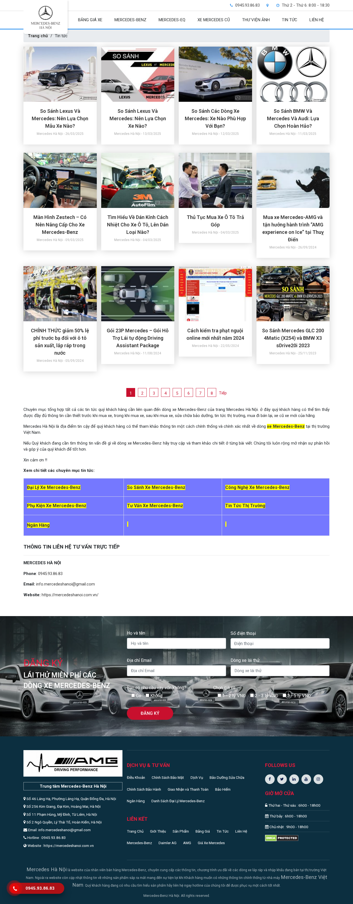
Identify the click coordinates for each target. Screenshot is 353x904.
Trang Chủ (135, 831)
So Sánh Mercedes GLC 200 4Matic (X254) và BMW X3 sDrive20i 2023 (293, 338)
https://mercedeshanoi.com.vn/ (70, 594)
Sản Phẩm (181, 831)
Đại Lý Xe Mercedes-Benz (54, 487)
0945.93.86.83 (50, 573)
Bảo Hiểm (223, 789)
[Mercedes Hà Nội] (45, 17)
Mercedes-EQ (172, 19)
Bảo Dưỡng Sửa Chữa (227, 777)
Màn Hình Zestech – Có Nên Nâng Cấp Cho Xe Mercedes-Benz (60, 224)
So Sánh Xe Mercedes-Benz (156, 487)
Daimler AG (167, 843)
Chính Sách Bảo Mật (168, 777)
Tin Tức (222, 831)
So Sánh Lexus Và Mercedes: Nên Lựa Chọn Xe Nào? (137, 118)
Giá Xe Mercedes (211, 843)
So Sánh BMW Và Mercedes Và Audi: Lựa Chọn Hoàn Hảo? (293, 118)
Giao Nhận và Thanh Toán (188, 789)
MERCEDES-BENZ (130, 19)
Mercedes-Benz (139, 843)
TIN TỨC (289, 19)
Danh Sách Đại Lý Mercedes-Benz (178, 801)
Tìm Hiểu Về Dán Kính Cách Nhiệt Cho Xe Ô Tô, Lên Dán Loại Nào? (138, 224)
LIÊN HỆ (316, 19)
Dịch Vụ (197, 777)
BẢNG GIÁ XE (90, 19)
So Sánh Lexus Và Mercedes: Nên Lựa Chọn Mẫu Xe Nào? (60, 118)
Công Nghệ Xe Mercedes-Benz (257, 487)
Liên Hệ (241, 831)
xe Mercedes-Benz (285, 426)
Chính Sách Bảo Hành (144, 789)
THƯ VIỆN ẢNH (256, 19)
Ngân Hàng (136, 801)
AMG (187, 843)
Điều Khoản (136, 777)
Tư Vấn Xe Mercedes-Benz (155, 505)
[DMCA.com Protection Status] (281, 837)
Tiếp (223, 393)
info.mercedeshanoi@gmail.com (65, 584)
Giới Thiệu (158, 831)
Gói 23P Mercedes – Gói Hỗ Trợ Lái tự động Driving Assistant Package (138, 338)
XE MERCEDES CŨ (213, 19)
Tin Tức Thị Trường (245, 505)
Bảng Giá (203, 831)
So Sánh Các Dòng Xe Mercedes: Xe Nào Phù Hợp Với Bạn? (215, 118)
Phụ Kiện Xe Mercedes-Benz (56, 505)
